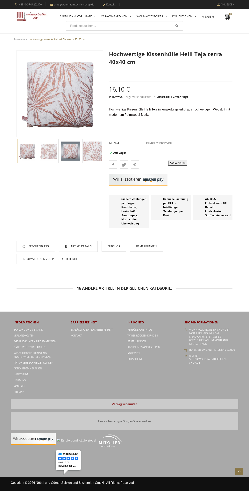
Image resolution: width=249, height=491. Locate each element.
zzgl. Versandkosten (139, 97)
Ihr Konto (135, 322)
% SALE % (208, 16)
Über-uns (20, 380)
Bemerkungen (146, 246)
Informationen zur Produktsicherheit (51, 259)
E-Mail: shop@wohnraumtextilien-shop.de (207, 359)
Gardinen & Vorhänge (76, 16)
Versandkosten (24, 335)
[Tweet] (124, 165)
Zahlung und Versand (28, 329)
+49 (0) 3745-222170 (30, 4)
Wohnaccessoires (150, 16)
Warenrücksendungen (142, 335)
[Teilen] (113, 165)
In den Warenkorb (159, 142)
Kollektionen (182, 16)
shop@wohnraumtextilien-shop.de (72, 4)
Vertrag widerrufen (124, 404)
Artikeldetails (81, 246)
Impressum (21, 374)
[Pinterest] (135, 165)
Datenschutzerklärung (29, 347)
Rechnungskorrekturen (143, 347)
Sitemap (19, 392)
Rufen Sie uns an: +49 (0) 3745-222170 (212, 349)
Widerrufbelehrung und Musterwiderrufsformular (32, 355)
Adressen (133, 353)
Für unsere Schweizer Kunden (33, 362)
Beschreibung (38, 246)
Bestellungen (136, 341)
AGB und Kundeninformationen (35, 341)
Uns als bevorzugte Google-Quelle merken (124, 421)
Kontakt (109, 4)
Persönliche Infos (139, 329)
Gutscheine (135, 359)
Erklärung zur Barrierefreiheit (92, 329)
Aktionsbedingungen (28, 368)
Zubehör (114, 246)
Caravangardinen (114, 16)
